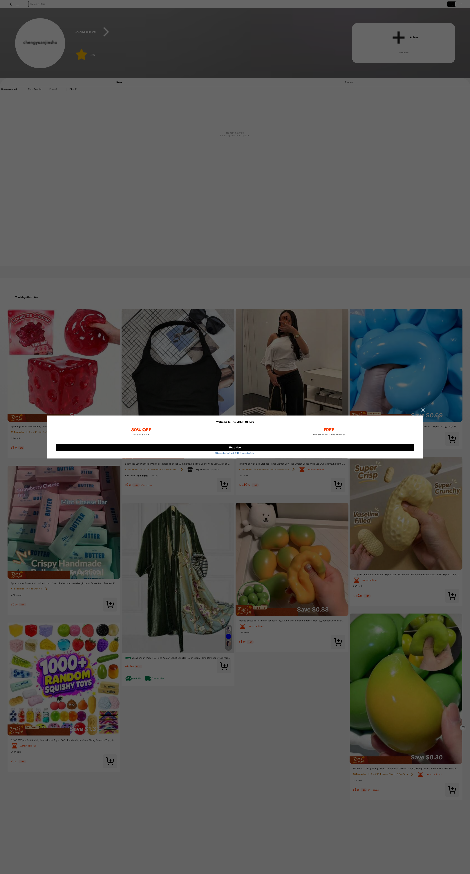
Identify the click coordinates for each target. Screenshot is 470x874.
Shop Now (235, 447)
